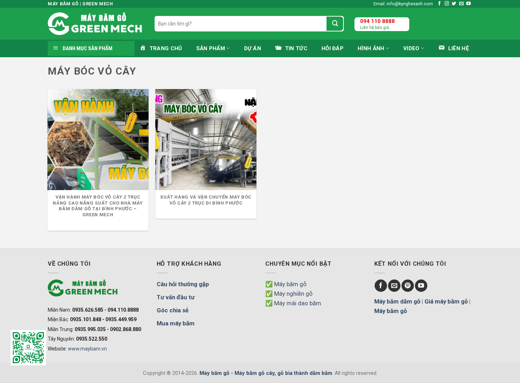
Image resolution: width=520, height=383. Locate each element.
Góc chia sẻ (173, 310)
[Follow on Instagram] (447, 3)
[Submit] (335, 24)
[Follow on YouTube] (468, 3)
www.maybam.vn (87, 349)
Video (411, 48)
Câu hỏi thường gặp (183, 284)
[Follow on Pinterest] (407, 285)
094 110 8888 (377, 21)
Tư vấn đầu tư (176, 297)
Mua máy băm (176, 323)
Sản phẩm (210, 48)
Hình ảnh (371, 48)
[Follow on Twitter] (454, 3)
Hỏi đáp (332, 48)
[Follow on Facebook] (439, 3)
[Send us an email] (461, 3)
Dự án (252, 48)
